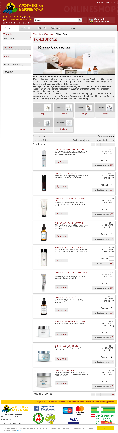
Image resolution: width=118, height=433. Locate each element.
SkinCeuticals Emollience (65, 370)
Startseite (37, 34)
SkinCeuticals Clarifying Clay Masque (70, 321)
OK (105, 428)
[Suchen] (80, 20)
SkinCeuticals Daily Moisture (66, 346)
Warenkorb (99, 19)
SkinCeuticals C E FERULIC (65, 297)
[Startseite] (23, 14)
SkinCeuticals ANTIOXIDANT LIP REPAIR (69, 149)
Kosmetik (48, 34)
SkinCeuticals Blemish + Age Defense (69, 223)
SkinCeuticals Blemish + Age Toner (69, 248)
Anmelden (100, 2)
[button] (93, 144)
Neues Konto (110, 2)
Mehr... (20, 430)
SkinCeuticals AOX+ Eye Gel (66, 174)
